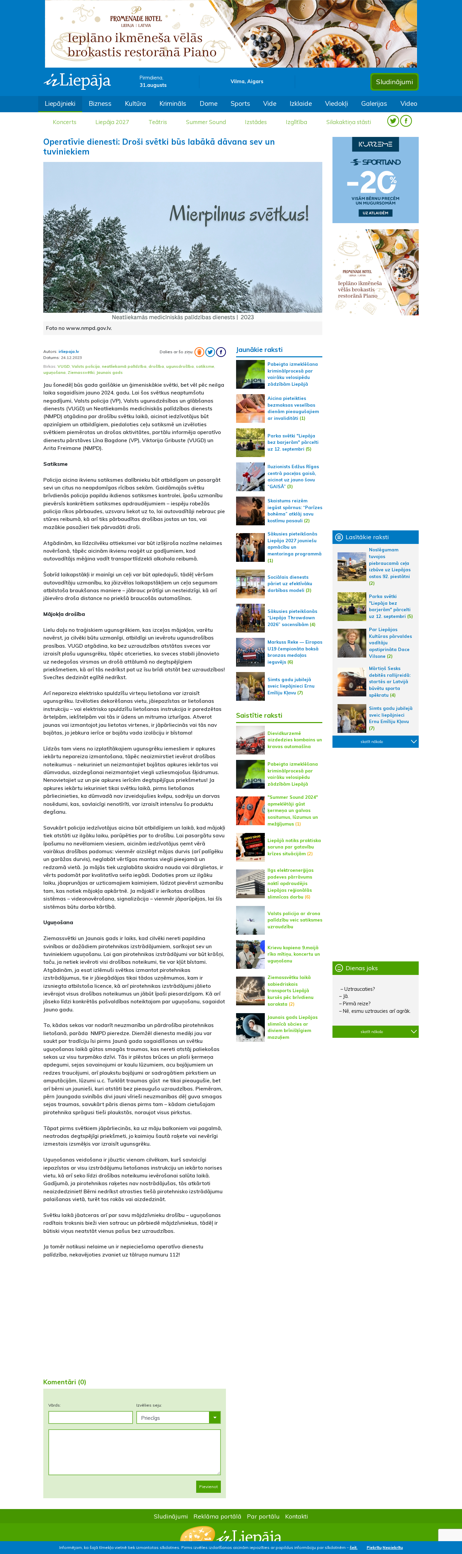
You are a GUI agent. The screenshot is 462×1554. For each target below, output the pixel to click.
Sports (240, 103)
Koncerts (64, 121)
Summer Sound (206, 121)
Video (408, 103)
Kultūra (135, 103)
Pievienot (208, 1486)
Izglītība (296, 121)
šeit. (353, 1547)
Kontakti (296, 1516)
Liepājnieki (60, 103)
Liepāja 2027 (112, 121)
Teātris (157, 121)
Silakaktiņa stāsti (348, 121)
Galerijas (374, 103)
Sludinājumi (394, 81)
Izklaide (301, 103)
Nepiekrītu (393, 1547)
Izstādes (256, 121)
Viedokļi (336, 103)
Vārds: (54, 1405)
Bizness (100, 103)
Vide (269, 103)
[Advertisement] (134, 1319)
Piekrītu (374, 1547)
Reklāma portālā (217, 1516)
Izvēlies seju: (149, 1405)
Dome (208, 103)
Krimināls (172, 103)
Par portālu (263, 1516)
